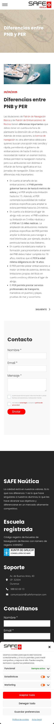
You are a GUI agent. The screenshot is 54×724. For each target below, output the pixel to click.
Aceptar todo (27, 695)
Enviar (16, 412)
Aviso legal (37, 719)
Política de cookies (20, 719)
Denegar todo (27, 703)
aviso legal (23, 403)
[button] (49, 647)
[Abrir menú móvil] (5, 4)
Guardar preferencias (27, 711)
